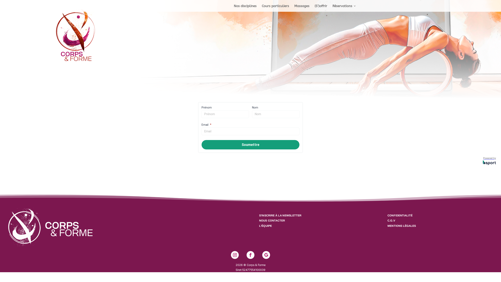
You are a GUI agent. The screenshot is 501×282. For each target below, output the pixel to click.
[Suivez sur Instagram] (235, 255)
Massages (301, 6)
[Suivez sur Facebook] (250, 255)
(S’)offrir (321, 6)
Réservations (342, 6)
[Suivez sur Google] (266, 255)
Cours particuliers (275, 6)
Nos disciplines (245, 6)
